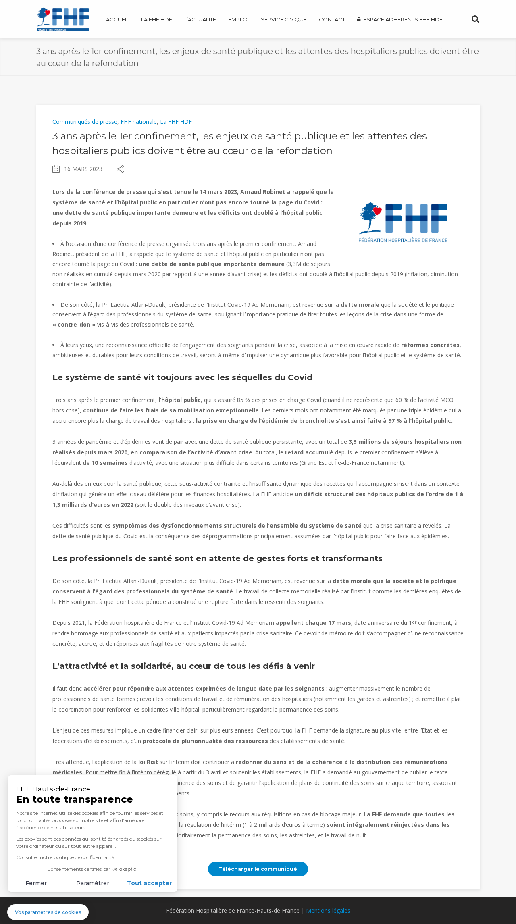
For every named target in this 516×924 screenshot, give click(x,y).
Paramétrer (92, 883)
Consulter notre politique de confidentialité (65, 857)
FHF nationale (139, 121)
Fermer (36, 883)
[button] (48, 912)
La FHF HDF (176, 121)
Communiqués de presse (84, 121)
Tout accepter (149, 883)
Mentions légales (328, 910)
